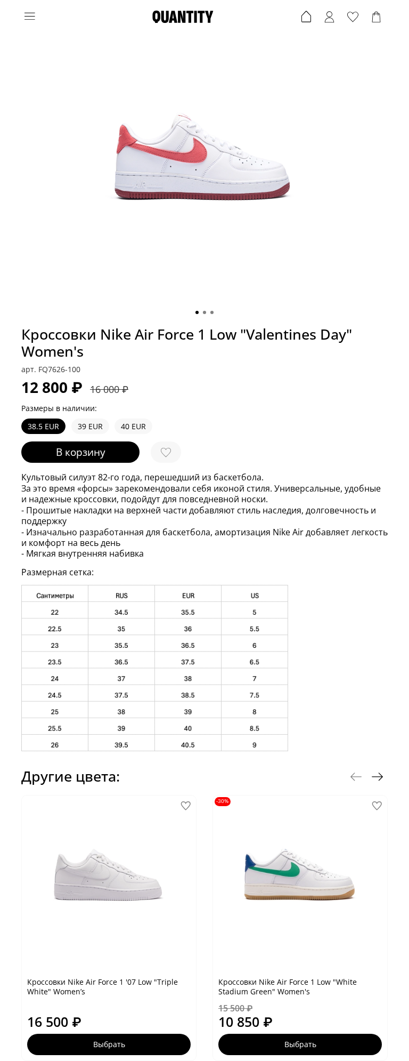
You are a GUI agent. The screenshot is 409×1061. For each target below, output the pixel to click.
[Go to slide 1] (197, 312)
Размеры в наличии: (59, 408)
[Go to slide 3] (212, 312)
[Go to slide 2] (204, 312)
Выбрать (109, 1044)
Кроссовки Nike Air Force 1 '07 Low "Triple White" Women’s (102, 986)
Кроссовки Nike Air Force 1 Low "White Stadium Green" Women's (287, 986)
